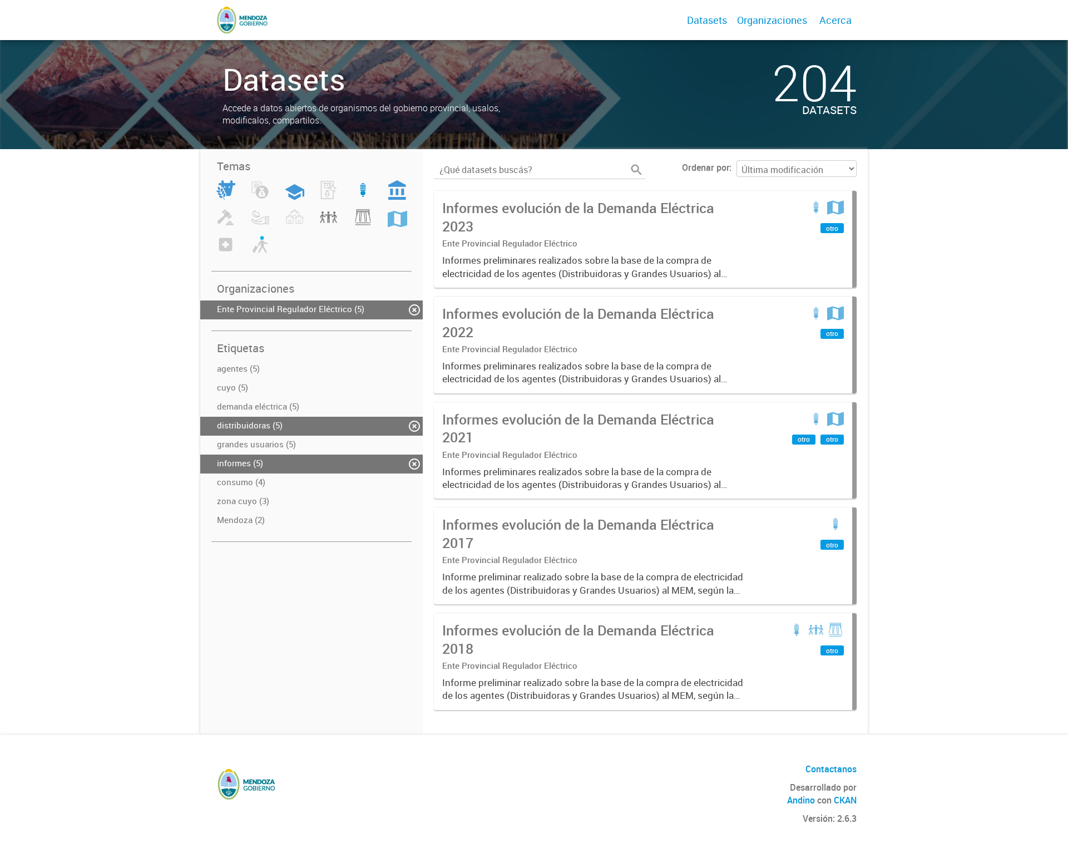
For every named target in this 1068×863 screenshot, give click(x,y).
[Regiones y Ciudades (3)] (397, 224)
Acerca (835, 20)
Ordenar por (705, 167)
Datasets (707, 20)
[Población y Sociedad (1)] (328, 224)
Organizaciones (772, 20)
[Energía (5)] (363, 196)
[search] (636, 169)
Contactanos (831, 769)
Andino (801, 800)
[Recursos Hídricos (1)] (363, 224)
